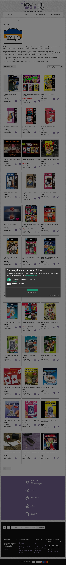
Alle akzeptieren (33, 290)
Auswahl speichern (32, 292)
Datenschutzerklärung (32, 275)
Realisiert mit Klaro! (54, 295)
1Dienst (14, 285)
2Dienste (15, 281)
